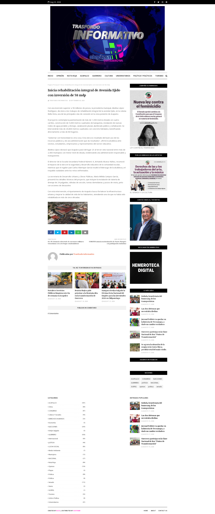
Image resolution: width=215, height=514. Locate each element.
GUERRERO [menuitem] (97, 76)
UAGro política (67, 498)
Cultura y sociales (67, 415)
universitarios (67, 502)
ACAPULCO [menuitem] (84, 76)
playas (67, 470)
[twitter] (158, 2)
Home (146, 511)
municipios (67, 454)
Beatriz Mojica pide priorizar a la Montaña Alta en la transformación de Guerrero (86, 294)
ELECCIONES (157, 379)
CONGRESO (146, 379)
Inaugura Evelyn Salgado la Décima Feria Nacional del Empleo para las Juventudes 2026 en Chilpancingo (114, 294)
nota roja (67, 462)
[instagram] (162, 2)
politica (150, 387)
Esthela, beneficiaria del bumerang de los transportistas (151, 299)
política (67, 478)
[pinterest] (166, 2)
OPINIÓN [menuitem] (60, 76)
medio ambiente (67, 450)
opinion (142, 387)
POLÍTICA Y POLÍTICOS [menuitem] (142, 76)
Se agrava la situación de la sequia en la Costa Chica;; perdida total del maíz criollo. (154, 347)
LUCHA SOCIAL (67, 446)
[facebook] (155, 2)
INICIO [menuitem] (50, 76)
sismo (67, 486)
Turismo (67, 494)
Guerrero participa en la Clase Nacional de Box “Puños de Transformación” (154, 334)
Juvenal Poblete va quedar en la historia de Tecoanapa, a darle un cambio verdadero (153, 322)
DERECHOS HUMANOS (67, 419)
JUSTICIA (145, 383)
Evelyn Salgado (67, 431)
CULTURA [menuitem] (109, 76)
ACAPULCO (135, 379)
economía (67, 423)
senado (159, 387)
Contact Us (162, 511)
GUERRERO (135, 383)
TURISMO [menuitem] (159, 76)
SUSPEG (133, 387)
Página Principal (53, 85)
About (153, 511)
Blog (58, 511)
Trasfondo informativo (58, 100)
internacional (67, 439)
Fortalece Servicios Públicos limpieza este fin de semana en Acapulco (59, 293)
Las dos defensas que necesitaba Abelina (150, 310)
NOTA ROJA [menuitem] (72, 76)
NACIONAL (154, 383)
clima (67, 407)
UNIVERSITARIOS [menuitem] (123, 76)
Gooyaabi (76, 511)
